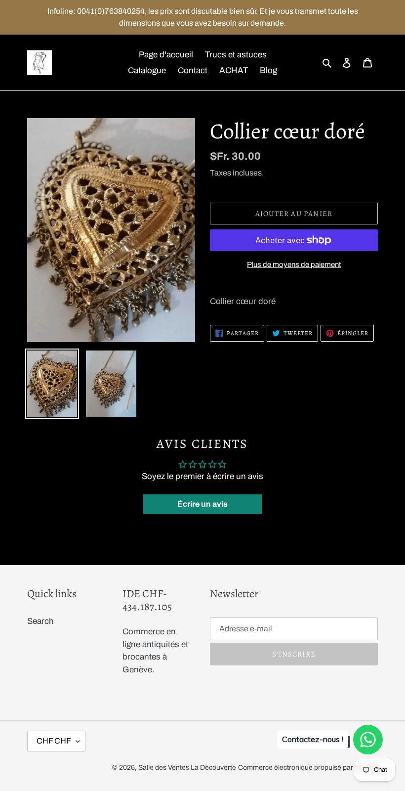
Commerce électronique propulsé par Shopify (308, 767)
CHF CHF (54, 741)
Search (40, 621)
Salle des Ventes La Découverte (187, 767)
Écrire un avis (202, 504)
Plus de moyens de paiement (294, 264)
